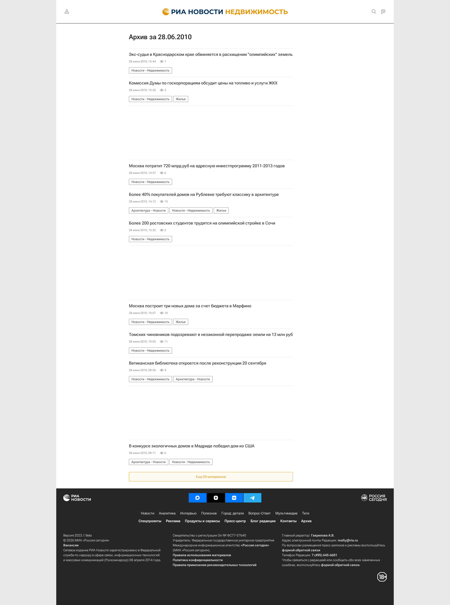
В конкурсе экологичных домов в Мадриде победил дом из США (191, 446)
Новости (147, 513)
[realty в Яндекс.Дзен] (216, 497)
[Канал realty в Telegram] (252, 497)
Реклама (173, 521)
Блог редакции (263, 521)
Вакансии (71, 545)
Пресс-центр (235, 521)
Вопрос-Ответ (259, 513)
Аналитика (167, 513)
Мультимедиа (286, 513)
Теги (305, 513)
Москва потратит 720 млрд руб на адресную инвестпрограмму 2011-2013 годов (207, 166)
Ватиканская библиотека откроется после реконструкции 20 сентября (197, 363)
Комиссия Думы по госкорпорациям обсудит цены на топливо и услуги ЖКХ (203, 83)
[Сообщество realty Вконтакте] (234, 497)
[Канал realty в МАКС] (197, 497)
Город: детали (232, 513)
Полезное (209, 513)
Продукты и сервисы (202, 521)
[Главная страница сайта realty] (225, 11)
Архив (306, 521)
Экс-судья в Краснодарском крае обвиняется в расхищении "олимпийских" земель (210, 54)
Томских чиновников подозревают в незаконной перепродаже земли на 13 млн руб (211, 334)
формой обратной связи (301, 550)
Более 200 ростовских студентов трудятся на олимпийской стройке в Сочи (202, 223)
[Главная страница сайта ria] (190, 11)
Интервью (188, 513)
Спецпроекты (150, 521)
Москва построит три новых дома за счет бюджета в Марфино (190, 306)
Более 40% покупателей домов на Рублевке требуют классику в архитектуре (204, 194)
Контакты (288, 521)
